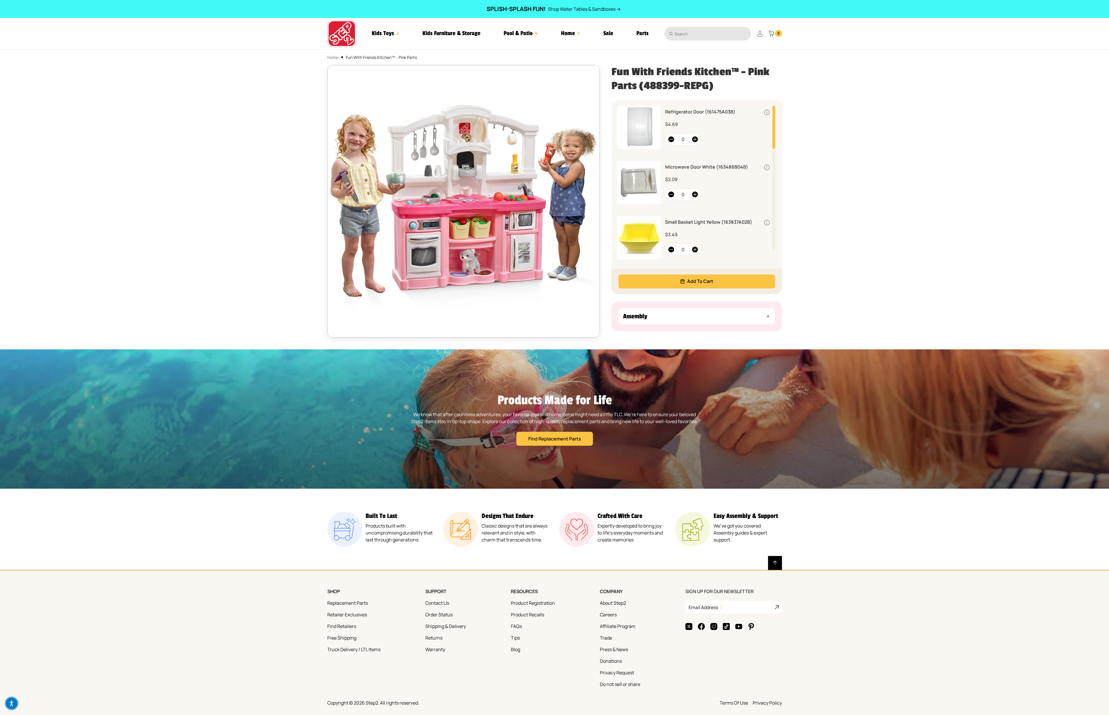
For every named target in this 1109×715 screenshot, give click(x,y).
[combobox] (707, 34)
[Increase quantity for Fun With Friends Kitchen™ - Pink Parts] (695, 139)
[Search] (671, 33)
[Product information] (767, 112)
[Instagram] (713, 626)
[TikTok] (726, 626)
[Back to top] (775, 563)
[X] (688, 626)
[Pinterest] (751, 626)
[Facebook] (701, 626)
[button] (385, 33)
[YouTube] (738, 626)
